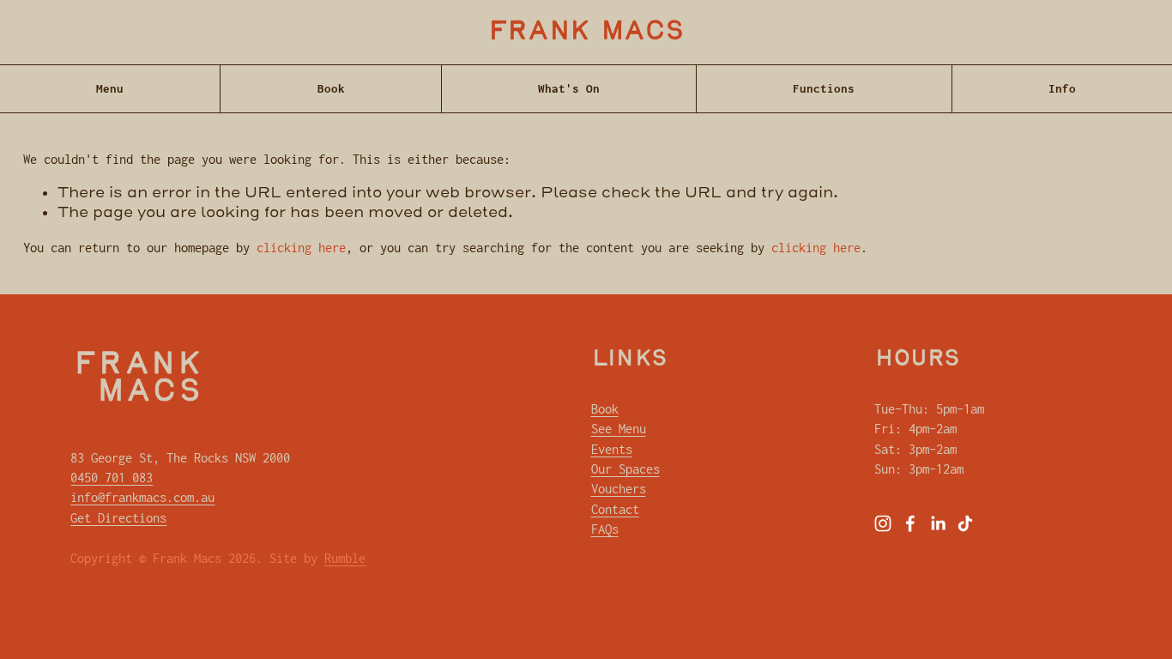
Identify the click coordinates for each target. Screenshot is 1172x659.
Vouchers (618, 488)
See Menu (618, 428)
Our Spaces (625, 469)
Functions (824, 88)
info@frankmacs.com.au (142, 497)
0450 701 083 (111, 477)
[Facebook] (910, 523)
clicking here (301, 247)
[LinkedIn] (937, 523)
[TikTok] (965, 523)
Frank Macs (586, 33)
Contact (615, 509)
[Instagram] (882, 523)
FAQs (605, 529)
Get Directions (118, 518)
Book (331, 88)
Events (611, 449)
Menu (110, 88)
